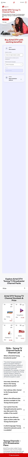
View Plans (6, 19)
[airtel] (14, 2)
